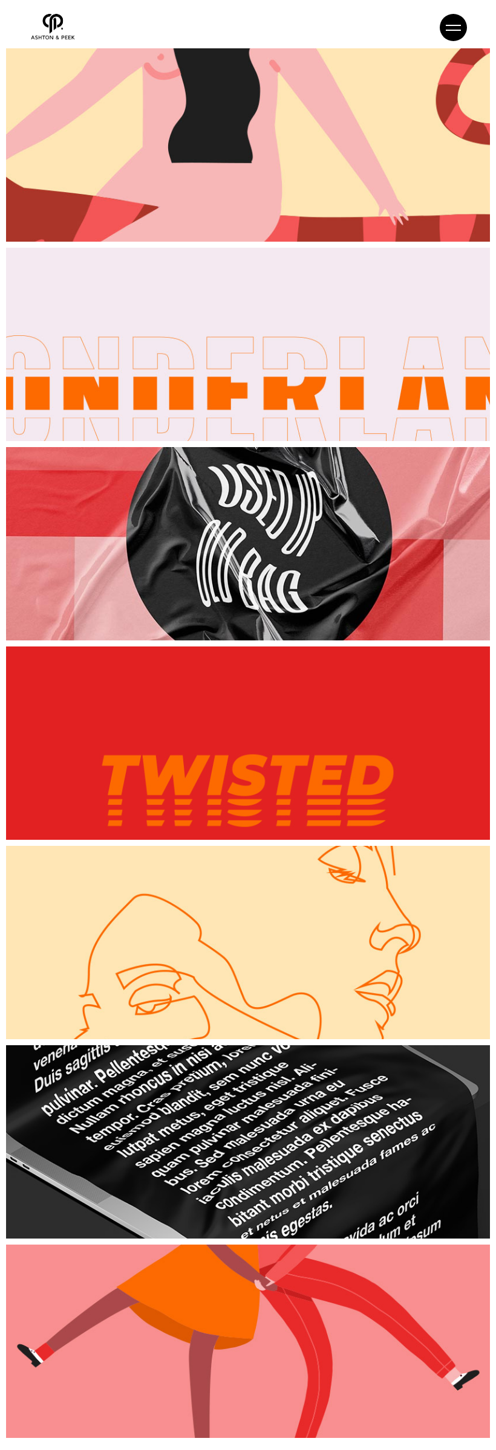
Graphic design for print (119, 1210)
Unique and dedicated (113, 612)
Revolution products (105, 1409)
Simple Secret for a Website (136, 1010)
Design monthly (86, 412)
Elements (35, 191)
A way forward (80, 811)
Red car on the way (99, 213)
